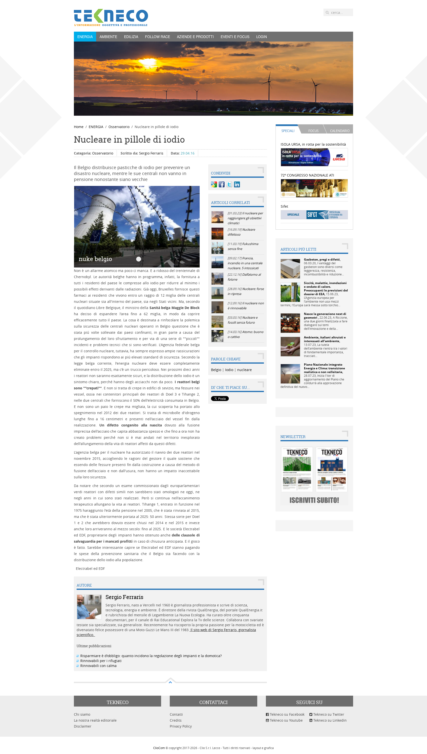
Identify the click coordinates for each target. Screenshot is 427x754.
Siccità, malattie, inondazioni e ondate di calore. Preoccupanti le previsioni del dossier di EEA (326, 288)
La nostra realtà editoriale (95, 720)
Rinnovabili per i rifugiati (101, 660)
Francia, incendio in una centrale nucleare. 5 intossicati (245, 263)
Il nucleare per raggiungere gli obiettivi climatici (245, 218)
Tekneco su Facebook (286, 714)
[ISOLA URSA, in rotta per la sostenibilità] (314, 157)
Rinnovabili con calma (98, 665)
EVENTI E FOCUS (235, 36)
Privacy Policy (181, 726)
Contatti (176, 714)
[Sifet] (314, 214)
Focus (313, 131)
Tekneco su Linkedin (329, 720)
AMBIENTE (108, 36)
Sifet (284, 206)
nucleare (244, 369)
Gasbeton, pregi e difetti (322, 259)
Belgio (216, 369)
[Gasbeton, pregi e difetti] (290, 268)
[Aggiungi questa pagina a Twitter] (229, 184)
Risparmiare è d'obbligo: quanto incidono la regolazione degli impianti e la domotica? (151, 655)
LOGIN (261, 36)
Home (79, 126)
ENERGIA (85, 36)
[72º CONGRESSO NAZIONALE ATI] (314, 187)
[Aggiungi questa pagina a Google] (214, 184)
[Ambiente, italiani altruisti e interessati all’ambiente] (290, 346)
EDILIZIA (131, 36)
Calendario (340, 131)
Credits (176, 720)
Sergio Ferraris (151, 153)
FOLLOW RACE (157, 36)
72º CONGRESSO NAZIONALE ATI (307, 175)
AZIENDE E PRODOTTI (195, 36)
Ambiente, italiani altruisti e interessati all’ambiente (325, 339)
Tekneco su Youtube (286, 720)
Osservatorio (118, 126)
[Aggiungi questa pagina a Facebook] (222, 184)
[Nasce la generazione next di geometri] (290, 322)
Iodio (229, 369)
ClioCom (159, 748)
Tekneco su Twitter (328, 714)
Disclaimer (82, 726)
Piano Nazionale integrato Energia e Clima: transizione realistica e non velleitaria (324, 368)
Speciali (288, 131)
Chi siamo (82, 714)
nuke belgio (138, 259)
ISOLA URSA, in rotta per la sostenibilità (313, 144)
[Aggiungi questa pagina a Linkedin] (237, 184)
